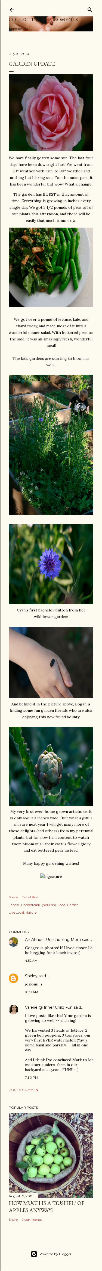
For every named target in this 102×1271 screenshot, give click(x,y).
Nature (31, 912)
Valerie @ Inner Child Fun (49, 1007)
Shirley (31, 975)
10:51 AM (31, 992)
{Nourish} (49, 905)
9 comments (32, 1219)
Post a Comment (24, 1090)
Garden (73, 905)
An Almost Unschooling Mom (53, 939)
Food (61, 905)
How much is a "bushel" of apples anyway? (46, 1206)
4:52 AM (31, 960)
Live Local (16, 912)
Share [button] (13, 897)
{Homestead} (30, 905)
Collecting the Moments (43, 19)
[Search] (90, 8)
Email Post (30, 897)
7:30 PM (31, 1077)
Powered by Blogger (55, 1254)
